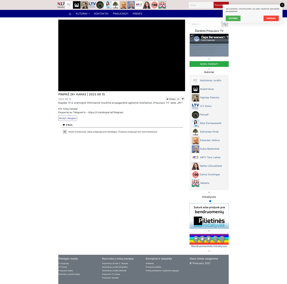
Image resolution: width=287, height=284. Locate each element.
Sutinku (233, 18)
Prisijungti (120, 13)
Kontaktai (101, 13)
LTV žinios (62, 267)
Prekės (137, 13)
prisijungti (133, 131)
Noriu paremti (209, 64)
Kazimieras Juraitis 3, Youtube (115, 263)
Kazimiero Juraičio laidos (69, 274)
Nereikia (271, 18)
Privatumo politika (153, 267)
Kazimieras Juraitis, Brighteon (115, 267)
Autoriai (82, 13)
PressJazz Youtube (110, 278)
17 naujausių (63, 263)
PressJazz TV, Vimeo (111, 274)
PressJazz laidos (65, 270)
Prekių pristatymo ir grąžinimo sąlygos (162, 270)
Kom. (69, 125)
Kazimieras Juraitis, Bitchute (114, 270)
